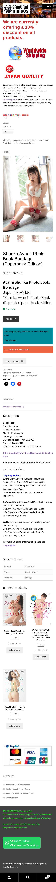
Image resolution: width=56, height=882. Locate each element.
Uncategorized (12, 798)
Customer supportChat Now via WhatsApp (24, 843)
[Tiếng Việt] (27, 115)
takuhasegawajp (10, 100)
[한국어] (20, 115)
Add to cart (11, 318)
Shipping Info (9, 545)
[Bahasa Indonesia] (16, 115)
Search (28, 877)
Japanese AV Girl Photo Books (24, 140)
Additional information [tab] (13, 406)
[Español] (23, 115)
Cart (43, 875)
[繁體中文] (6, 115)
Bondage (11, 376)
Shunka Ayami (31, 376)
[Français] (11, 115)
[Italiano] (18, 115)
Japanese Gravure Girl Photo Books (20, 793)
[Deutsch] (13, 115)
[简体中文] (4, 115)
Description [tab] (8, 399)
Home (8, 140)
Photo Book (20, 376)
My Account (9, 877)
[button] (49, 160)
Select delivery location (17, 350)
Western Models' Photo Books (18, 789)
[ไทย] (25, 115)
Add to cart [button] (14, 650)
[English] (9, 115)
